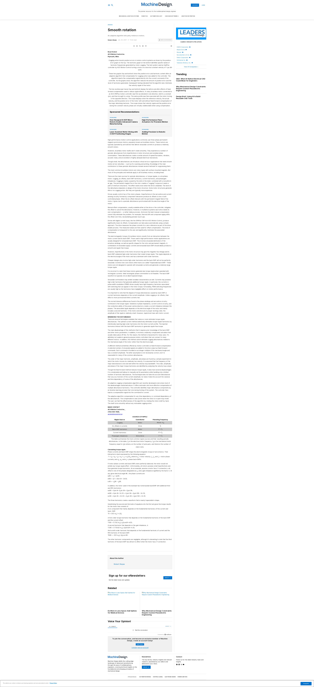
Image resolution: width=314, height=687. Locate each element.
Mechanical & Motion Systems (129, 16)
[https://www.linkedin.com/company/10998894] (179, 664)
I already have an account (139, 647)
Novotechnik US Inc (183, 55)
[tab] (112, 626)
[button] (109, 5)
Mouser (179, 52)
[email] (146, 46)
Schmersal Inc (181, 60)
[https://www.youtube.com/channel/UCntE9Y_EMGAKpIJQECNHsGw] (183, 664)
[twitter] (140, 46)
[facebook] (134, 46)
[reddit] (143, 46)
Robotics (145, 16)
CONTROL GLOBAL (158, 676)
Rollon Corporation (182, 57)
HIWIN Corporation (183, 47)
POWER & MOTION (182, 676)
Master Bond (181, 49)
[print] (171, 46)
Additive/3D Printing (188, 16)
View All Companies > (191, 67)
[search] (112, 5)
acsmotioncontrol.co (115, 414)
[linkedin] (137, 46)
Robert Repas (112, 40)
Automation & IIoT (156, 16)
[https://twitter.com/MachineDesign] (181, 664)
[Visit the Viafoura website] (167, 634)
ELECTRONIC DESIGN (170, 676)
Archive (110, 24)
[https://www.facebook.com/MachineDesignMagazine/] (177, 664)
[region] (140, 630)
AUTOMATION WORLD (145, 676)
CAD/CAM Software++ (172, 16)
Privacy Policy (53, 683)
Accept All (306, 683)
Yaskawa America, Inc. (184, 63)
